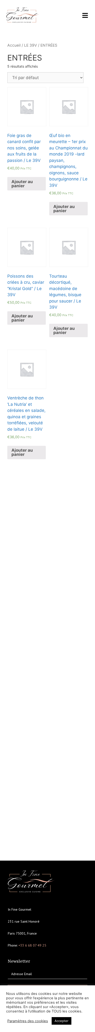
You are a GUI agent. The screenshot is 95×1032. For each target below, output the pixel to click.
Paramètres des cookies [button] (27, 1021)
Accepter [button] (61, 1021)
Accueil (14, 45)
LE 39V (30, 45)
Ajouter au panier (22, 183)
